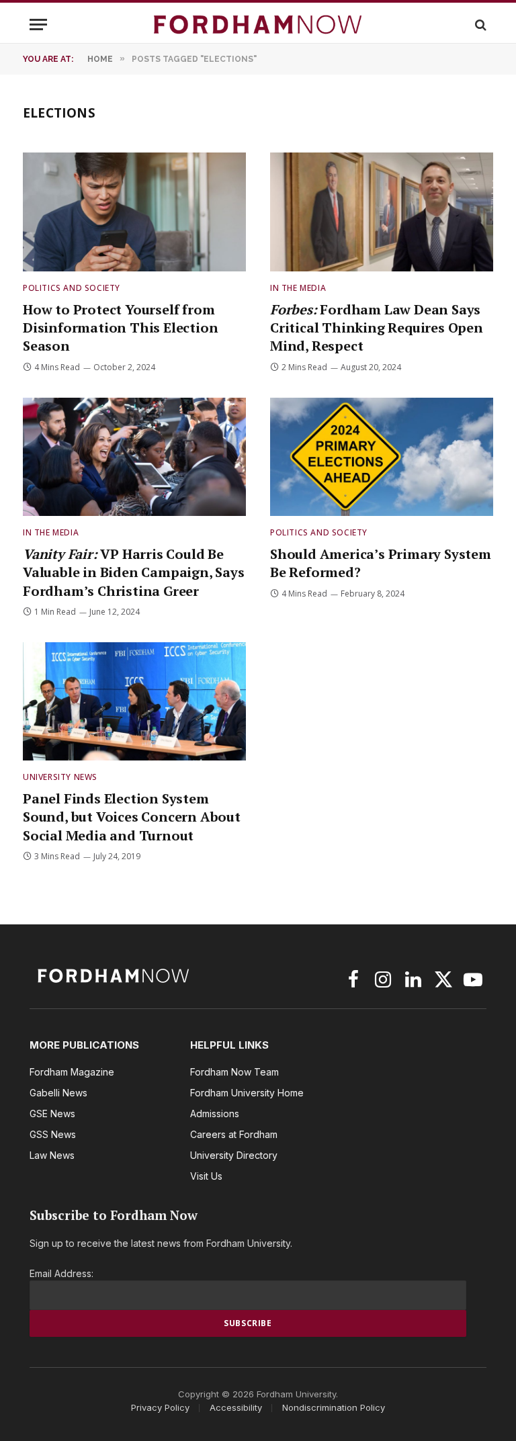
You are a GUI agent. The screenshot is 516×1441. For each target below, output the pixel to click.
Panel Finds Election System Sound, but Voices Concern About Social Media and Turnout (132, 816)
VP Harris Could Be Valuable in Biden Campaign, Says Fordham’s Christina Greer (134, 572)
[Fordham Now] (258, 24)
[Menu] (38, 24)
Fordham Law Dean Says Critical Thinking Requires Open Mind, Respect (376, 327)
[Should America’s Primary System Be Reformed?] (381, 457)
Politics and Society (71, 288)
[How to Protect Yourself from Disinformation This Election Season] (134, 211)
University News (60, 777)
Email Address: (61, 1273)
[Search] (479, 24)
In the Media (298, 288)
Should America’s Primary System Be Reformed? (380, 563)
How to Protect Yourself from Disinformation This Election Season (120, 327)
